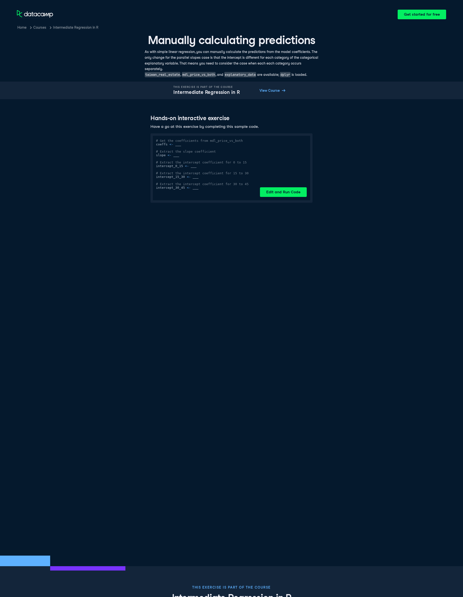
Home (22, 27)
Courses (39, 27)
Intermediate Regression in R (75, 27)
